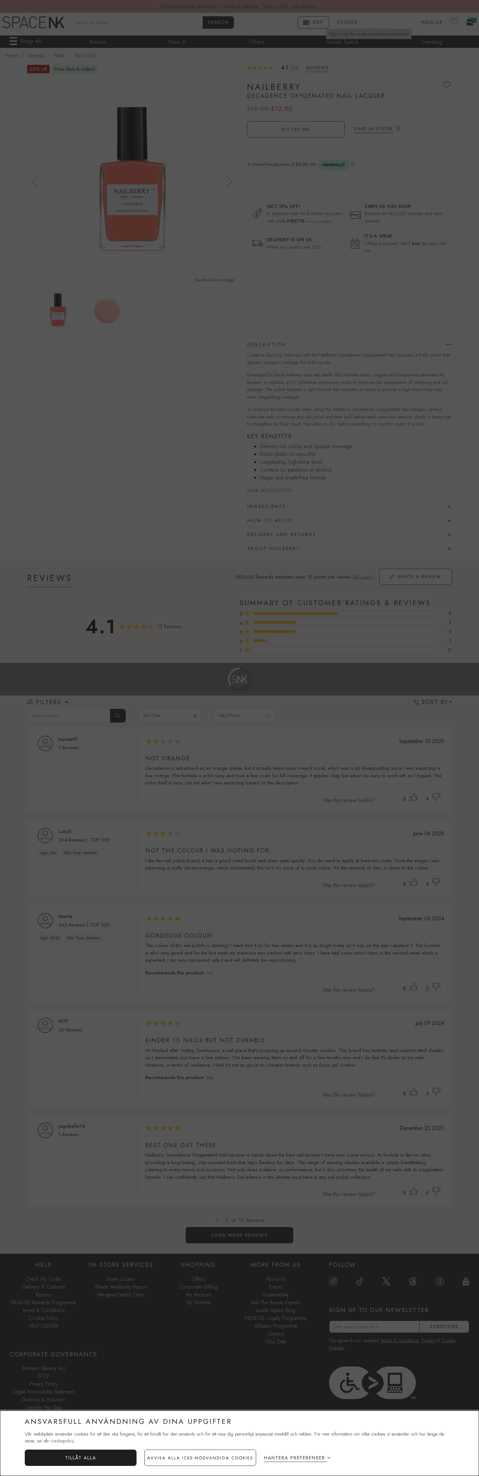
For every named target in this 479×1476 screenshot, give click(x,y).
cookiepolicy (62, 1440)
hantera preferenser (294, 1457)
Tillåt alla (80, 1457)
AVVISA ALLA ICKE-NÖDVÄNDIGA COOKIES (200, 1458)
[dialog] (239, 1443)
